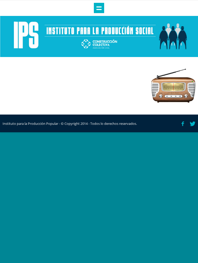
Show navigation (99, 8)
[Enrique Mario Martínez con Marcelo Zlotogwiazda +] (173, 85)
